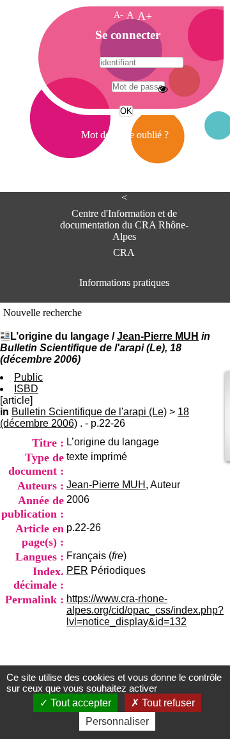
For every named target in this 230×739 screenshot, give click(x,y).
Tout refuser (167, 702)
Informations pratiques (124, 282)
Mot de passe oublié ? (125, 134)
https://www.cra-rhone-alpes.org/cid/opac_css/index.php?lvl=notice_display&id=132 (145, 610)
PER (77, 570)
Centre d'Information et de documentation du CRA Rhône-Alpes (124, 221)
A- (118, 15)
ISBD (26, 388)
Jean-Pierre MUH (158, 336)
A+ (144, 16)
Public (28, 377)
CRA (124, 252)
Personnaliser (117, 721)
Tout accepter (79, 702)
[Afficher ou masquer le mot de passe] (163, 89)
